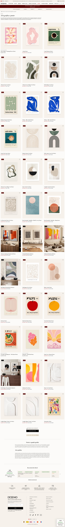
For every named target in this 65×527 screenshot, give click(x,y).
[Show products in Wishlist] (61, 3)
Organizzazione (48, 9)
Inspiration (51, 3)
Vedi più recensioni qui (32, 479)
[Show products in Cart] (63, 3)
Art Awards (31, 510)
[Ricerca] (59, 3)
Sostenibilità (32, 503)
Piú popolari (11, 3)
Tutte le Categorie (16, 9)
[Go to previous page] (27, 435)
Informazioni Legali (33, 500)
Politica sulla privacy (18, 510)
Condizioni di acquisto (49, 501)
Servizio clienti (48, 498)
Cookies (47, 503)
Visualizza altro (32, 430)
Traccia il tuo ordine (49, 500)
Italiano (6, 1)
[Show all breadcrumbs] (2, 11)
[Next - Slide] (60, 474)
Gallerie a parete (44, 3)
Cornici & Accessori (32, 3)
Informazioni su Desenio (33, 496)
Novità (15, 3)
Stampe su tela (24, 3)
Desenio (35, 524)
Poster (19, 3)
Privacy (47, 505)
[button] (60, 522)
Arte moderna (6, 11)
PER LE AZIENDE (57, 3)
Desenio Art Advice (49, 496)
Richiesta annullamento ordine (50, 507)
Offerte (38, 3)
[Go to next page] (38, 435)
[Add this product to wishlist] (19, 24)
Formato (32, 9)
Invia (15, 508)
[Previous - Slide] (16, 474)
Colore (25, 9)
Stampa (31, 498)
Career (31, 501)
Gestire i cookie (48, 509)
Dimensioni (40, 9)
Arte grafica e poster (13, 11)
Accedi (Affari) (32, 512)
